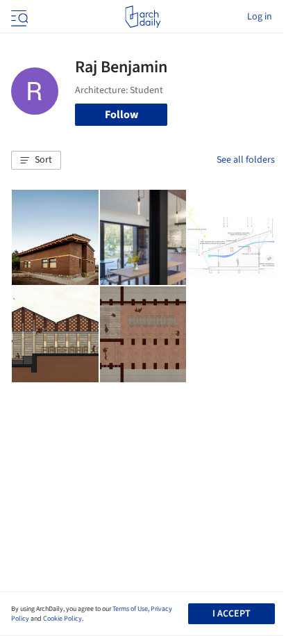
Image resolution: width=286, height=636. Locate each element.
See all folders (246, 160)
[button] (36, 160)
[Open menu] (18, 16)
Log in (259, 17)
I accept (231, 614)
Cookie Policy (62, 618)
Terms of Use (130, 609)
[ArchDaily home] (142, 17)
